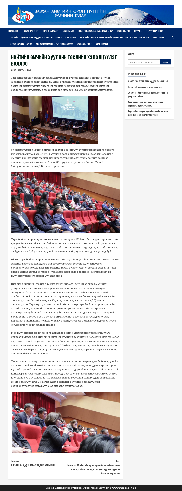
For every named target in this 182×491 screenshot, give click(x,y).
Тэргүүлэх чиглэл (154, 30)
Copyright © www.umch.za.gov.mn (117, 487)
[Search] (173, 37)
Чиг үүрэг (138, 30)
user (13, 69)
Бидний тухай (102, 44)
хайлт (131, 54)
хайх (165, 62)
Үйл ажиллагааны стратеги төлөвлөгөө (54, 44)
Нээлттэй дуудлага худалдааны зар (95, 30)
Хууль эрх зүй (30, 30)
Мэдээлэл (13, 30)
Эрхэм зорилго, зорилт (21, 44)
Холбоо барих (123, 30)
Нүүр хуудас (158, 37)
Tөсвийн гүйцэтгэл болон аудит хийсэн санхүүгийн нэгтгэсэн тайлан (43, 37)
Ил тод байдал (49, 30)
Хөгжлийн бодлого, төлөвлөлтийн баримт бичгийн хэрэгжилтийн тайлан (114, 37)
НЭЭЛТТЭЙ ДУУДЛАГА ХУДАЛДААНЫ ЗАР (33, 463)
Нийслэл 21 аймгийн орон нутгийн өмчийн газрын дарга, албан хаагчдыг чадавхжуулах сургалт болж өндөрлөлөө (93, 467)
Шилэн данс (68, 30)
